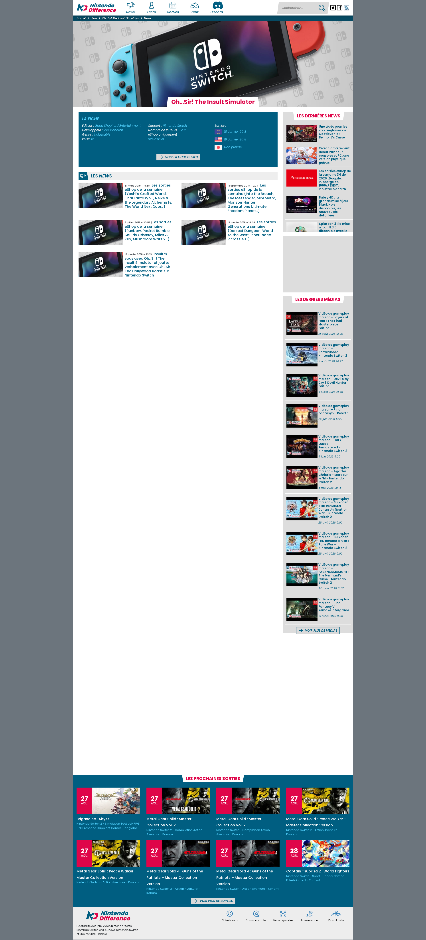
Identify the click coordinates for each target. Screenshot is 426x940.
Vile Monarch (113, 130)
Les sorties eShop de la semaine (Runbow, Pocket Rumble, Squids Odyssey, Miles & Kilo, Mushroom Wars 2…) (148, 231)
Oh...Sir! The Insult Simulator (120, 18)
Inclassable (102, 134)
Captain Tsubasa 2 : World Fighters (317, 871)
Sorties (173, 12)
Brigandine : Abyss (93, 818)
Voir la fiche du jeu (181, 157)
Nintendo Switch (175, 126)
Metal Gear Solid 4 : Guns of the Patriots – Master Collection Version (174, 878)
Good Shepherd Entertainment (118, 126)
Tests (151, 12)
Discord (216, 12)
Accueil (81, 18)
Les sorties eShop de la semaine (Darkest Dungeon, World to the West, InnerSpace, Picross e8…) (252, 231)
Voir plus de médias (320, 631)
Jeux (195, 12)
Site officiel (156, 139)
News (130, 12)
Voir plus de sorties (216, 901)
